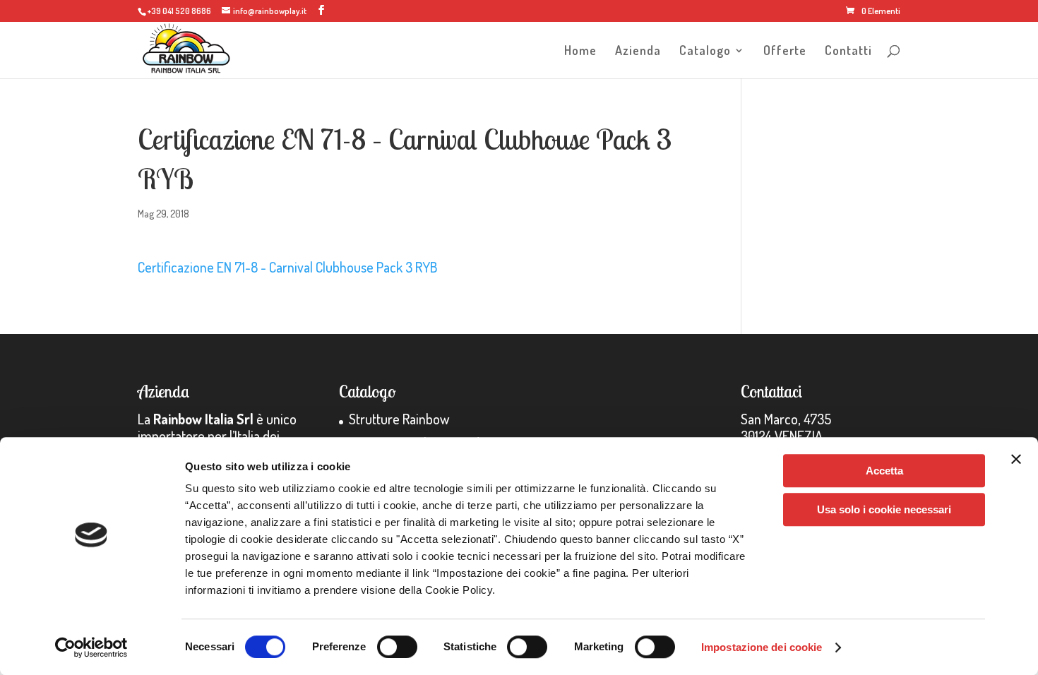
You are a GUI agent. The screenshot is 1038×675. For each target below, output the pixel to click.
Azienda (638, 51)
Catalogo (705, 51)
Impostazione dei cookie (761, 647)
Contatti (848, 51)
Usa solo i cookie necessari (884, 509)
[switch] (397, 646)
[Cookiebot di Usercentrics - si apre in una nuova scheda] (91, 647)
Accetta (884, 471)
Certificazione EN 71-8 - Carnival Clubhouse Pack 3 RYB (288, 267)
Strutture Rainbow (399, 419)
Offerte (784, 51)
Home (580, 51)
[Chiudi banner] (1016, 459)
